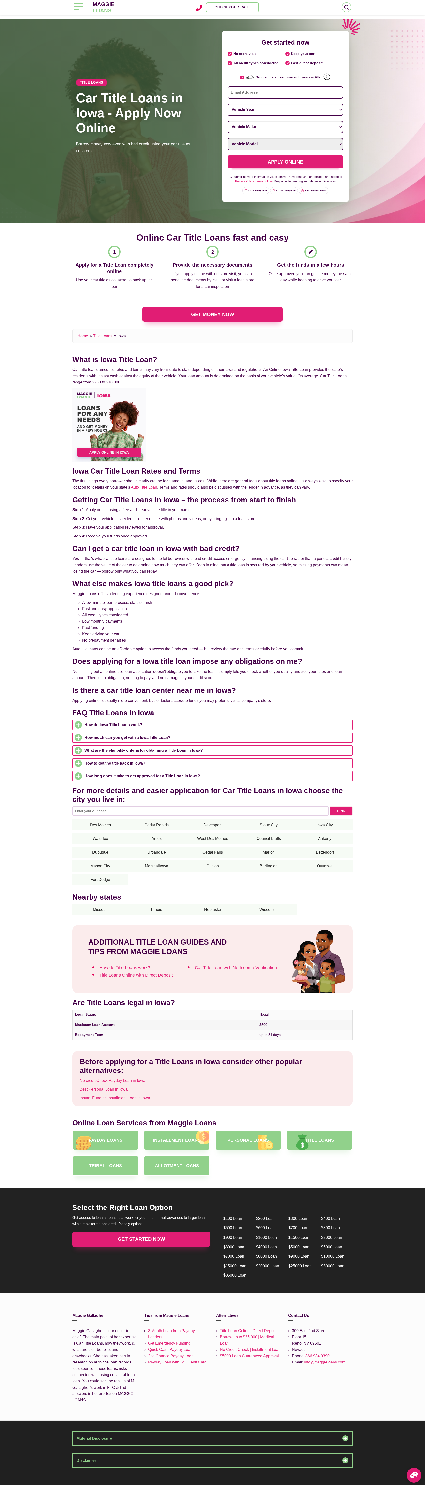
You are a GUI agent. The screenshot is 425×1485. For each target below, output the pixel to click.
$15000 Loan (234, 1266)
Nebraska (212, 909)
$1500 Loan (298, 1237)
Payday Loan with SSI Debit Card (177, 1362)
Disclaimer (86, 1460)
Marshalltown (156, 866)
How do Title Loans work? (124, 967)
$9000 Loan (298, 1256)
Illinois (156, 909)
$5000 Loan (298, 1247)
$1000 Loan (266, 1237)
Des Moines (100, 825)
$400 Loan (330, 1218)
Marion (269, 852)
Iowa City (325, 825)
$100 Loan (232, 1218)
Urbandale (156, 852)
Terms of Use (264, 181)
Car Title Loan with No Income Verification (236, 967)
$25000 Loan (300, 1266)
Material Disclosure (94, 1438)
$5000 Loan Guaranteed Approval (249, 1356)
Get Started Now (141, 1239)
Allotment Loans (177, 1165)
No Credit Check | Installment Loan (250, 1349)
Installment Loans (177, 1140)
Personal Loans (248, 1140)
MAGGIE (104, 7)
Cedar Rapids (156, 825)
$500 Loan (232, 1228)
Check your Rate (232, 7)
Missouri (100, 909)
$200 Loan (265, 1218)
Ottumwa (325, 866)
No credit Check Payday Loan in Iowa (112, 1080)
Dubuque (100, 852)
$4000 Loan (266, 1247)
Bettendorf (325, 852)
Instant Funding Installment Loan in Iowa (115, 1098)
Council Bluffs (269, 838)
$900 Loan (232, 1237)
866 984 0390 (317, 1356)
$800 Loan (330, 1228)
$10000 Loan (332, 1256)
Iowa (122, 336)
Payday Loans (105, 1140)
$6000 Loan (331, 1247)
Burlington (269, 866)
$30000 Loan (332, 1266)
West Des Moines (212, 838)
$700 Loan (297, 1228)
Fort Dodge (100, 879)
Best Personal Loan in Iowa (104, 1089)
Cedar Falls (212, 852)
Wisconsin (268, 909)
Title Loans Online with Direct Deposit (136, 975)
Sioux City (269, 825)
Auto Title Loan (144, 487)
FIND (341, 811)
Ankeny (324, 838)
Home (82, 336)
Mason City (100, 866)
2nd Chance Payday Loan (171, 1356)
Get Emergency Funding (169, 1343)
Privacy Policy (244, 181)
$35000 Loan (234, 1275)
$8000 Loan (266, 1256)
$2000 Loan (331, 1237)
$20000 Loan (267, 1266)
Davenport (212, 825)
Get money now (212, 314)
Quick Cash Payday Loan (170, 1349)
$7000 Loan (233, 1256)
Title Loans (102, 336)
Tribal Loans (105, 1165)
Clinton (212, 866)
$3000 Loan (233, 1247)
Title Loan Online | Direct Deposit (248, 1331)
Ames (157, 838)
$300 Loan (297, 1218)
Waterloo (100, 838)
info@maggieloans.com (324, 1362)
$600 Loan (265, 1228)
